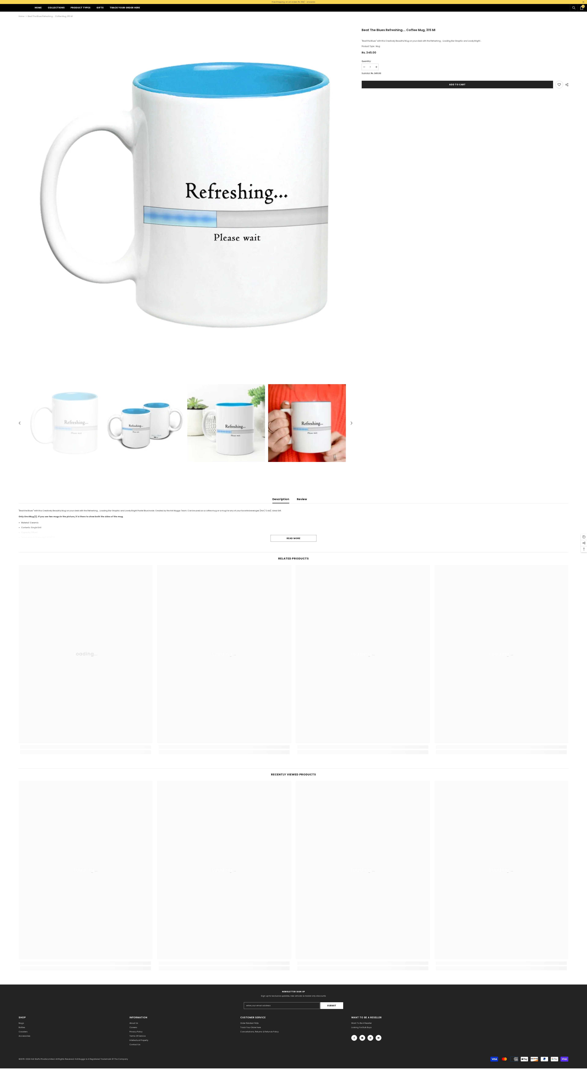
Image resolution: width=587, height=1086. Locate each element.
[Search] (574, 8)
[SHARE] (565, 84)
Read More (293, 538)
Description (280, 499)
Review (302, 499)
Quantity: (366, 61)
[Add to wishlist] (559, 84)
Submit (331, 1005)
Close (583, 2)
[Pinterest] (370, 1038)
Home (21, 16)
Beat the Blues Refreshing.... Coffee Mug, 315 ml (398, 30)
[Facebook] (354, 1038)
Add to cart (457, 84)
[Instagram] (362, 1038)
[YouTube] (378, 1038)
